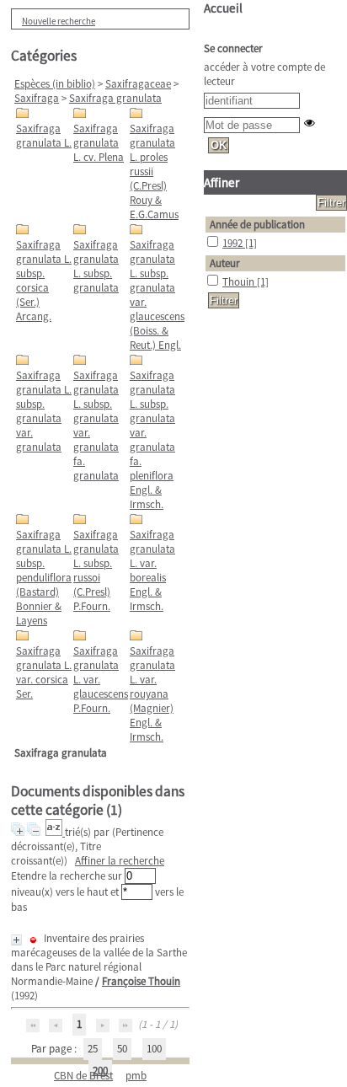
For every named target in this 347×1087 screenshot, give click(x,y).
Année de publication (257, 224)
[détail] (16, 939)
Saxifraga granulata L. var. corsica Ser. (44, 672)
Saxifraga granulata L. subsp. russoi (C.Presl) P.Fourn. (96, 570)
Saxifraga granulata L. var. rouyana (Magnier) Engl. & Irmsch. (152, 694)
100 (154, 1048)
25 (93, 1048)
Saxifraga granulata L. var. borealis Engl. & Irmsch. (152, 570)
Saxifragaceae (138, 84)
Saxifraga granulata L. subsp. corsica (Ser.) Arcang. (44, 281)
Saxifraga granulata (115, 98)
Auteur (225, 263)
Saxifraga (36, 98)
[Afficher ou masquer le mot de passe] (309, 122)
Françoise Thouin (141, 981)
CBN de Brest (83, 1075)
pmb (136, 1075)
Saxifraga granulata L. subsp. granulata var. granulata (44, 411)
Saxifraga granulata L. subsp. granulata (96, 266)
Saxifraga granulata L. (44, 135)
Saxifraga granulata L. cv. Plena (98, 142)
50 (122, 1048)
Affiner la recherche (119, 861)
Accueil (223, 8)
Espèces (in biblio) (54, 84)
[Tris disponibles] (55, 832)
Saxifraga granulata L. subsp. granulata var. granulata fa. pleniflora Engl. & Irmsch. (152, 439)
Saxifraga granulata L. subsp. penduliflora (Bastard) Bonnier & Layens (44, 577)
